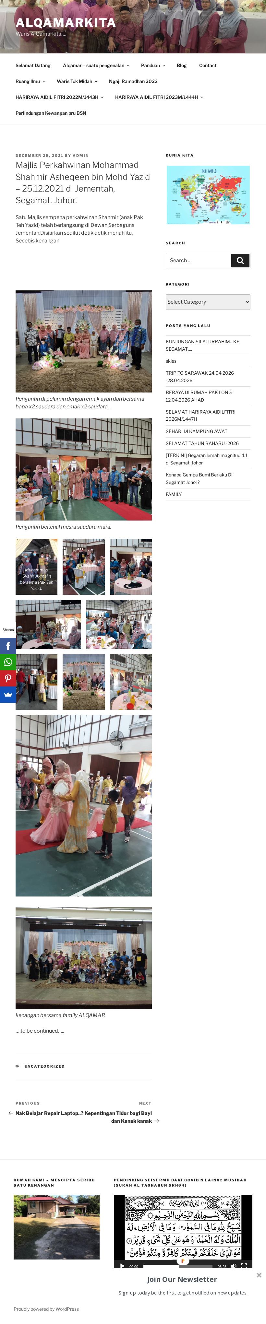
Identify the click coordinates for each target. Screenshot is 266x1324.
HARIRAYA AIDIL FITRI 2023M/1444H (156, 97)
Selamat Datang (33, 65)
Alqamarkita (66, 23)
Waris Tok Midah (74, 81)
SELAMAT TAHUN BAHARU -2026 (202, 443)
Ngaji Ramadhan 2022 (133, 81)
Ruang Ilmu (28, 81)
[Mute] (233, 1266)
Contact (208, 65)
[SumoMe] (8, 694)
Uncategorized (45, 1066)
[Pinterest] (8, 678)
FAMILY (174, 494)
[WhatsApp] (8, 662)
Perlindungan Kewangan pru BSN (51, 113)
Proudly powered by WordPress (46, 1309)
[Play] (122, 1266)
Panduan (150, 65)
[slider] (177, 1266)
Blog (182, 65)
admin (81, 155)
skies (171, 361)
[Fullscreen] (244, 1266)
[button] (183, 1234)
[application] (183, 1234)
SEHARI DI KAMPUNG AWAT (196, 431)
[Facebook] (8, 646)
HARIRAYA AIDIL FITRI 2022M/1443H (57, 97)
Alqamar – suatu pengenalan (93, 65)
